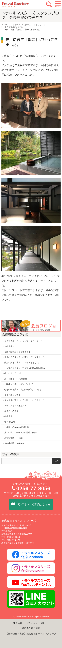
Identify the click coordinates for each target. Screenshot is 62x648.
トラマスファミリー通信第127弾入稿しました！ (26, 368)
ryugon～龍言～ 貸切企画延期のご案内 (22, 389)
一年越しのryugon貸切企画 (16, 427)
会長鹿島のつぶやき (14, 27)
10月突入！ (9, 346)
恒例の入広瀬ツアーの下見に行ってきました (24, 357)
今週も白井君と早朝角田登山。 (18, 352)
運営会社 (17, 623)
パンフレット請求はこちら (33, 504)
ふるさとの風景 (11, 411)
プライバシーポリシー (37, 623)
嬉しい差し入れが (12, 373)
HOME (4, 25)
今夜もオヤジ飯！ (12, 395)
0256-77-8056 (33, 488)
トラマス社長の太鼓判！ (15, 405)
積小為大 (8, 416)
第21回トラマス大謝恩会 (15, 378)
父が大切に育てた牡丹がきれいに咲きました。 (25, 400)
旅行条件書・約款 (31, 628)
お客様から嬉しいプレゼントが (18, 384)
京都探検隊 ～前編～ (14, 438)
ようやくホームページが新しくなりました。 (24, 341)
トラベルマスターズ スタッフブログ (29, 25)
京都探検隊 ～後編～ (14, 443)
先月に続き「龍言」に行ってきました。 (22, 362)
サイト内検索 (10, 454)
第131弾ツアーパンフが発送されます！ (22, 432)
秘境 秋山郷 (9, 422)
